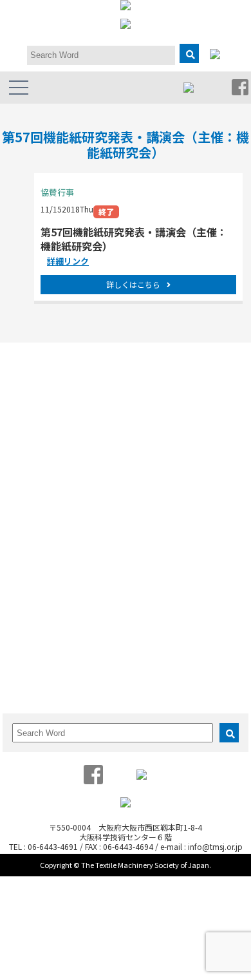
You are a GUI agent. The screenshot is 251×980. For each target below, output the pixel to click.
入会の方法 (184, 653)
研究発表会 (61, 511)
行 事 (22, 494)
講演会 (53, 585)
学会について (36, 374)
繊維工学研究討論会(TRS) (73, 554)
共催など (57, 598)
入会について (159, 623)
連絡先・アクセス (72, 455)
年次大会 (57, 524)
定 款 (53, 417)
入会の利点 (184, 640)
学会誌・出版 (36, 623)
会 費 (176, 666)
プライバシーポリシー (80, 468)
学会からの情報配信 (76, 443)
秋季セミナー (65, 537)
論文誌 (145, 494)
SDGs (174, 443)
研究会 (176, 391)
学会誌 (53, 640)
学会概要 (57, 391)
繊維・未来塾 (188, 430)
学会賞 (53, 404)
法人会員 (57, 430)
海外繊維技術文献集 (76, 679)
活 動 (145, 374)
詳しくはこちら (133, 284)
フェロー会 (184, 417)
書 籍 (53, 653)
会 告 (53, 666)
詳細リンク (68, 261)
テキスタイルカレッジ (80, 572)
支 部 (176, 404)
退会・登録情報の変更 (203, 679)
